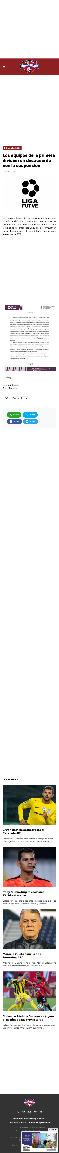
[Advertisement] (29, 29)
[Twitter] (18, 1111)
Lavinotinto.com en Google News (28, 1118)
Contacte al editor (17, 1122)
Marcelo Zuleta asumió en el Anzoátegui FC (22, 955)
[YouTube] (35, 1111)
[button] (4, 66)
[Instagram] (29, 1111)
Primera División (12, 148)
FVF (6, 398)
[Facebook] (23, 1111)
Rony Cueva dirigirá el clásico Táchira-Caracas (23, 893)
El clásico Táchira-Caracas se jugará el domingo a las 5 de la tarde (28, 1018)
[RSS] (41, 1111)
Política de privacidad (39, 1122)
